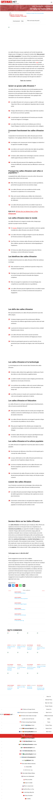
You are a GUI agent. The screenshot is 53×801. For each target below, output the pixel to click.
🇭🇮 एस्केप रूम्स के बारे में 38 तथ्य (28, 719)
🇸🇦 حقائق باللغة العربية (28, 754)
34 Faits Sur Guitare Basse (20, 593)
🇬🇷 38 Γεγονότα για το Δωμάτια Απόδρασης (28, 712)
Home (33, 6)
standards (14, 568)
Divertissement (18, 21)
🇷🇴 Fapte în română (27, 782)
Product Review (48, 706)
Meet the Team (48, 703)
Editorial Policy (48, 699)
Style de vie (39, 6)
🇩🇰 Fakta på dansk (28, 741)
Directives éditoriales (39, 13)
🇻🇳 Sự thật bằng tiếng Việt (28, 792)
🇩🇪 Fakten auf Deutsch (27, 728)
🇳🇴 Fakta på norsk (28, 747)
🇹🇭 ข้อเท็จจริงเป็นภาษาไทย (28, 789)
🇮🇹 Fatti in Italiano (28, 734)
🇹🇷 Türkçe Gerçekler (28, 795)
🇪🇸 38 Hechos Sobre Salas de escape (27, 715)
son (37, 62)
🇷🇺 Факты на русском (27, 786)
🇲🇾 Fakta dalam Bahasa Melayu (28, 773)
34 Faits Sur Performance (20, 609)
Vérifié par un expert (30, 13)
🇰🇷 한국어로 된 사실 (27, 770)
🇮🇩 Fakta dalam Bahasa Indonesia (27, 763)
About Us (49, 696)
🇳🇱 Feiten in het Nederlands (27, 776)
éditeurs (35, 568)
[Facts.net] (9, 1)
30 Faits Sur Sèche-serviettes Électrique (11, 669)
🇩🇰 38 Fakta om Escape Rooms (28, 709)
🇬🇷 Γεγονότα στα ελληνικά (28, 757)
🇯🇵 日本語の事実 (28, 766)
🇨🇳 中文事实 (28, 798)
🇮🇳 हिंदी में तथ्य (28, 760)
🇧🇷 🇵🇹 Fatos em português (28, 738)
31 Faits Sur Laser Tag (19, 620)
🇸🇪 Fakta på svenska (28, 744)
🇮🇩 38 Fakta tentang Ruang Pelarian (28, 722)
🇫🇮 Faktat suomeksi (27, 750)
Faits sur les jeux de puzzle (33, 20)
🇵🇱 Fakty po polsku (27, 779)
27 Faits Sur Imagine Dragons (21, 604)
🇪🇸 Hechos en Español (28, 731)
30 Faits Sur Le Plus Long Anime (21, 598)
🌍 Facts (28, 725)
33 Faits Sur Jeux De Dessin (20, 615)
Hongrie (15, 228)
